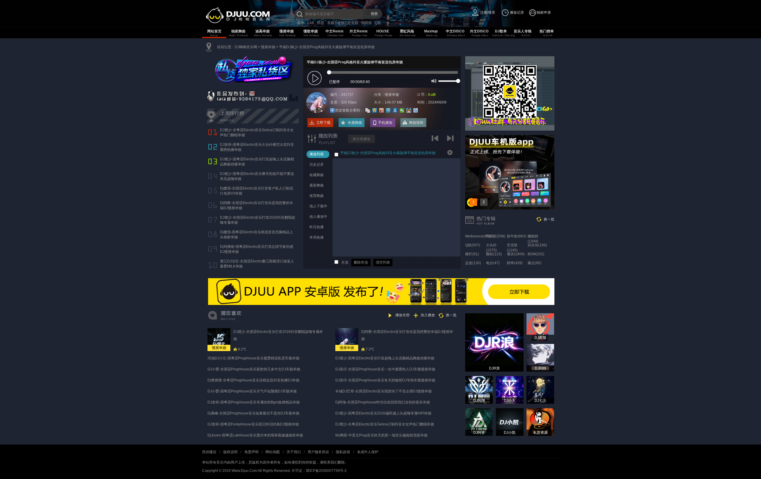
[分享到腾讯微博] (388, 110)
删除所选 (361, 262)
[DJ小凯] (509, 422)
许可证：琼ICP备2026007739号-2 (319, 471)
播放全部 (402, 315)
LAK (310, 23)
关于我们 (294, 452)
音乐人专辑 (523, 31)
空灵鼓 (353, 23)
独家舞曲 (238, 31)
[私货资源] (540, 422)
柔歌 (300, 23)
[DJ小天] (509, 390)
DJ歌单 (501, 31)
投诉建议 (209, 452)
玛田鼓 (366, 23)
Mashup (431, 31)
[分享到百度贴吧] (415, 110)
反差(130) (473, 263)
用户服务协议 (318, 452)
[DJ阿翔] (479, 390)
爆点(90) (534, 263)
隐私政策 (343, 452)
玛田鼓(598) (495, 236)
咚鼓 (341, 23)
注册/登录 (487, 12)
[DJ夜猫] (540, 327)
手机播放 (385, 122)
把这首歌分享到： (349, 110)
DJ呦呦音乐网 (246, 47)
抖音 (320, 23)
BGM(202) (536, 254)
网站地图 (272, 452)
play (315, 78)
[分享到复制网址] (367, 110)
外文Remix (359, 31)
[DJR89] (540, 358)
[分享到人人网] (395, 110)
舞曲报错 (416, 122)
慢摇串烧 (286, 31)
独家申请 (544, 12)
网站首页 (214, 31)
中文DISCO (455, 31)
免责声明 (251, 452)
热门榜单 (547, 31)
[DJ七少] (540, 390)
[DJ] (249, 15)
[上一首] (436, 140)
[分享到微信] (402, 110)
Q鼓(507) (472, 245)
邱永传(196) (537, 245)
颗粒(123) (494, 254)
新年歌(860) (516, 236)
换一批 (549, 219)
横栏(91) (472, 254)
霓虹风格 (407, 31)
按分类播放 (361, 139)
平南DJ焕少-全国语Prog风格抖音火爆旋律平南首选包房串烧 (327, 47)
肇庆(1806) (516, 254)
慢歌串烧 (311, 31)
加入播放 (428, 315)
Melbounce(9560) (479, 236)
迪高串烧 (262, 31)
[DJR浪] (494, 342)
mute (433, 80)
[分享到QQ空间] (374, 110)
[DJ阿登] (479, 422)
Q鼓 (378, 23)
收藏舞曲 (355, 122)
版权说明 (230, 452)
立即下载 (323, 122)
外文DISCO (479, 31)
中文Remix (335, 31)
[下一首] (451, 140)
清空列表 (383, 262)
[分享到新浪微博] (381, 110)
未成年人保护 (367, 452)
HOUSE (382, 31)
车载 (330, 23)
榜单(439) (515, 263)
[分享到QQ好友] (408, 110)
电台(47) (493, 263)
